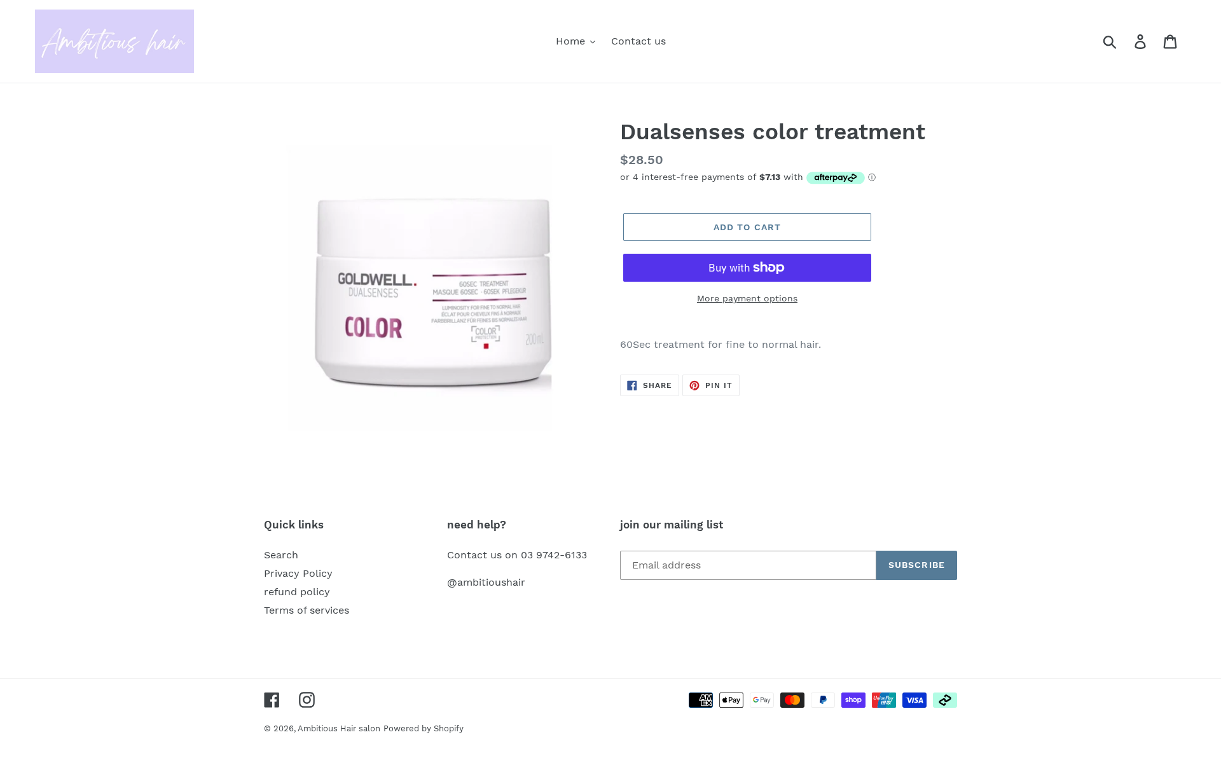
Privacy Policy (298, 573)
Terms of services (306, 610)
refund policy (297, 592)
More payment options (747, 298)
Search (281, 555)
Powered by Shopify (423, 728)
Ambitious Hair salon (339, 728)
